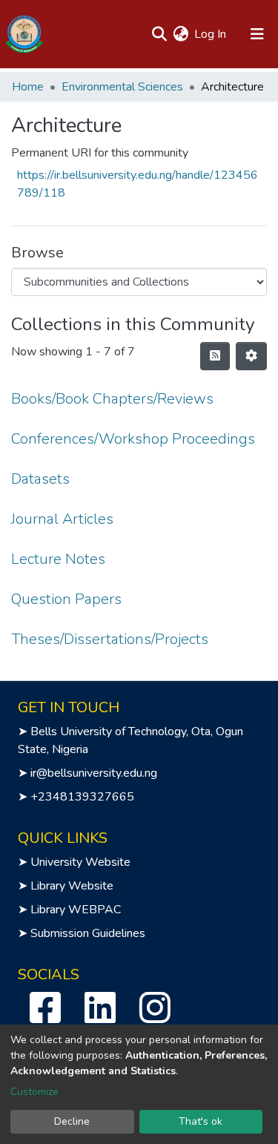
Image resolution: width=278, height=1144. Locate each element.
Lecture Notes (58, 559)
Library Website (71, 886)
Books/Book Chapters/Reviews (112, 399)
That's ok (200, 1121)
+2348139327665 (82, 797)
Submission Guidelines (87, 933)
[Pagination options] (251, 356)
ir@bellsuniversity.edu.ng (93, 773)
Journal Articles (62, 519)
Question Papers (66, 599)
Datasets (40, 479)
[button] (180, 34)
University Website (80, 862)
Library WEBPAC (75, 909)
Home (28, 87)
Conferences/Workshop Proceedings (133, 439)
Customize (34, 1092)
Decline (72, 1121)
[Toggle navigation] (257, 34)
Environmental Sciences (122, 87)
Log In (211, 34)
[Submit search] (159, 34)
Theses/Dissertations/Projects (109, 639)
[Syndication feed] (215, 356)
